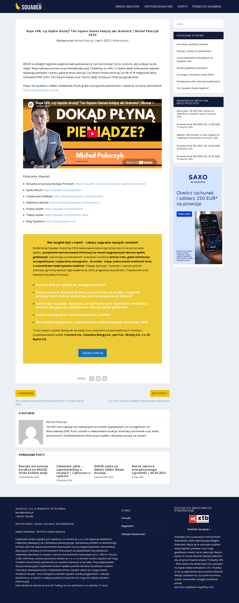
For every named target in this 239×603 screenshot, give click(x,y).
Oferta (182, 6)
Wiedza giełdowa (127, 6)
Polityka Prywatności (133, 534)
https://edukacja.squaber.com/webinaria (78, 196)
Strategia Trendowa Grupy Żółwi (195, 74)
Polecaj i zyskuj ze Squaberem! (194, 51)
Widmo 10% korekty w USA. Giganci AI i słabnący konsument (198, 136)
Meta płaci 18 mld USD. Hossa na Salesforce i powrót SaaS (195, 112)
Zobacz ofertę (92, 353)
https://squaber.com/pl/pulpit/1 (62, 190)
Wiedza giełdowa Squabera (192, 67)
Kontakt (126, 518)
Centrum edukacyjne (158, 6)
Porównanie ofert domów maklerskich (198, 81)
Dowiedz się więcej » (199, 529)
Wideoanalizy (121, 40)
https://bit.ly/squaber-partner (41, 90)
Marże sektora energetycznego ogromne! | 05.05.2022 (149, 469)
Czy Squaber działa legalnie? (193, 88)
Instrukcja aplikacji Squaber (192, 44)
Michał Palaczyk (84, 40)
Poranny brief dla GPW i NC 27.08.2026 (198, 124)
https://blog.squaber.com (60, 221)
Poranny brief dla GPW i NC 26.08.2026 (198, 145)
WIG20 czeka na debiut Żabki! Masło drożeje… (109, 469)
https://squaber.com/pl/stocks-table (66, 215)
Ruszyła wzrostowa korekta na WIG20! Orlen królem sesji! (33, 469)
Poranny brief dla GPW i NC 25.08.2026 (198, 156)
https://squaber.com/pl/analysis (64, 209)
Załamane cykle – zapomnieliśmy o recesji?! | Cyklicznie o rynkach (73, 471)
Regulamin (127, 526)
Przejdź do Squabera (206, 6)
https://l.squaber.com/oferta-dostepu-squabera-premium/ (110, 184)
